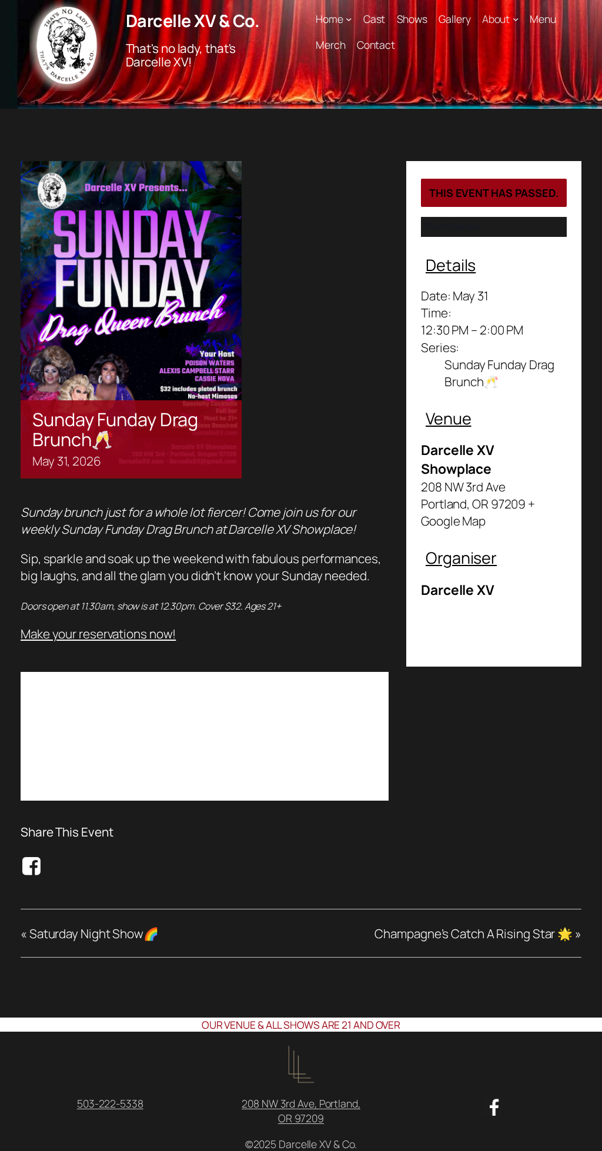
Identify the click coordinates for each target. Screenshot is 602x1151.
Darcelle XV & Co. (193, 20)
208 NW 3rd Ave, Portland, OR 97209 (301, 1110)
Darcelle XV (457, 590)
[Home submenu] (349, 19)
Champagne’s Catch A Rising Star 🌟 (477, 933)
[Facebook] (33, 866)
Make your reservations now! (98, 633)
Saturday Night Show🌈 (90, 933)
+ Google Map (478, 512)
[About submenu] (516, 19)
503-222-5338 (110, 1103)
